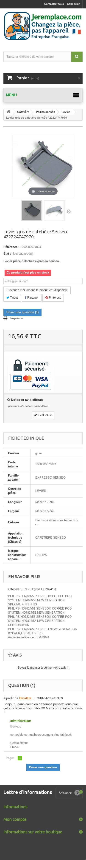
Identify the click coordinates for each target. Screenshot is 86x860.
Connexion (73, 4)
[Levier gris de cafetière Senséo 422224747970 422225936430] (32, 211)
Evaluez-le (44, 415)
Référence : (11, 247)
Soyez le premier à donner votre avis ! (43, 667)
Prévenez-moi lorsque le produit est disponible (37, 290)
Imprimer (16, 318)
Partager (32, 297)
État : (7, 253)
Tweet (13, 297)
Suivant (68, 211)
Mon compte (15, 819)
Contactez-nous (54, 4)
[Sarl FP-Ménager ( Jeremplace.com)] (43, 26)
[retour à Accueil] (8, 112)
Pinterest (54, 297)
